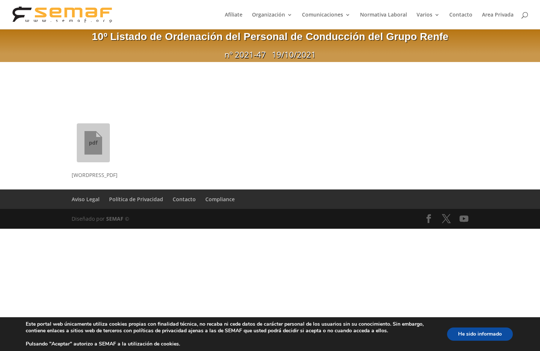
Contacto (460, 15)
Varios (424, 15)
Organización (268, 15)
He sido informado (480, 333)
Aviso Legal (86, 199)
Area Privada (498, 15)
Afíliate (233, 15)
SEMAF (114, 218)
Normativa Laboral (383, 15)
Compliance (220, 199)
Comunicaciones (322, 15)
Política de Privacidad (136, 199)
